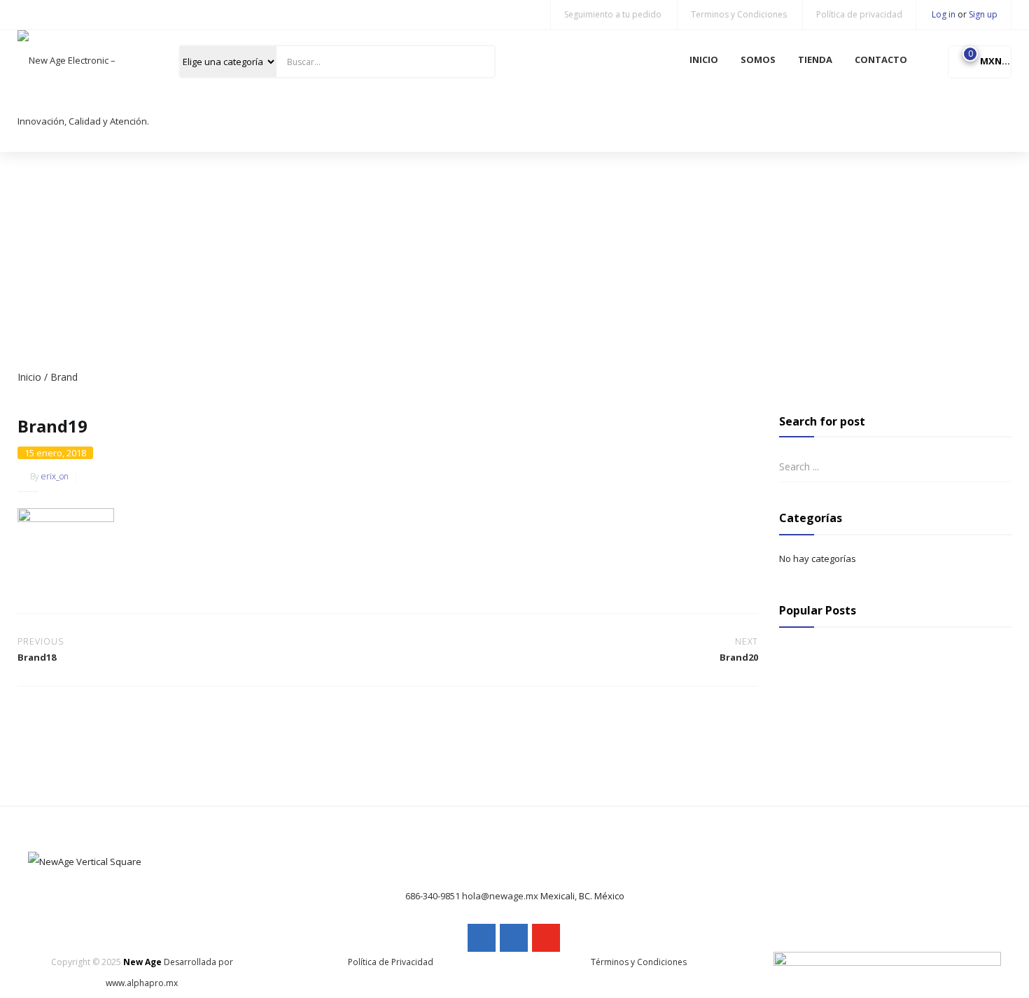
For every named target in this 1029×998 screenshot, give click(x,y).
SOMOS (758, 59)
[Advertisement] (514, 257)
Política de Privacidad (390, 962)
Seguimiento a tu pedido (613, 14)
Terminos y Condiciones (739, 14)
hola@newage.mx (500, 896)
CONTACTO (881, 59)
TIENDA (815, 59)
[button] (979, 61)
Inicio (29, 377)
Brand (64, 377)
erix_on (55, 476)
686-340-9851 (432, 896)
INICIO (704, 59)
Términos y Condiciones (639, 962)
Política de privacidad (859, 14)
